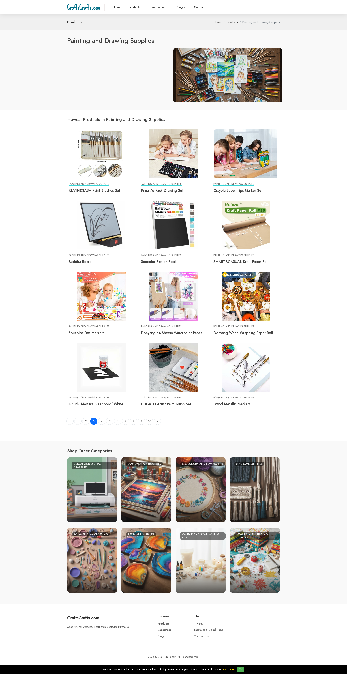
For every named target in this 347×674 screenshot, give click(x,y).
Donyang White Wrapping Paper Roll (243, 332)
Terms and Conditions (208, 630)
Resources (159, 7)
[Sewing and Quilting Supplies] (255, 560)
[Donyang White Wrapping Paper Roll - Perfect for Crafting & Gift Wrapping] (245, 296)
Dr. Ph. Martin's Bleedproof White (96, 404)
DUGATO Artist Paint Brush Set (166, 404)
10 (149, 422)
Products (135, 7)
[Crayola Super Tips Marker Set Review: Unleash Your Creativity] (245, 154)
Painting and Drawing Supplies (89, 184)
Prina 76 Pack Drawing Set (162, 190)
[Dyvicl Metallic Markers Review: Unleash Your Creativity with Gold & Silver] (245, 367)
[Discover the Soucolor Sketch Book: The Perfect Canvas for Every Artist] (173, 225)
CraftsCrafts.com (83, 618)
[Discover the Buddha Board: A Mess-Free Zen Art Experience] (101, 225)
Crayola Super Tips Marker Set (237, 190)
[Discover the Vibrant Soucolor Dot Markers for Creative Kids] (101, 296)
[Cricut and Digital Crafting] (92, 489)
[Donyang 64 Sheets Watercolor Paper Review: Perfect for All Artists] (173, 296)
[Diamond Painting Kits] (146, 489)
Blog (180, 7)
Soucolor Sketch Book (159, 261)
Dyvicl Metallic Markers (231, 404)
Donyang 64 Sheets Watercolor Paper (171, 332)
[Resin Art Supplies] (146, 560)
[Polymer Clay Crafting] (92, 560)
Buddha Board (80, 261)
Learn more (228, 669)
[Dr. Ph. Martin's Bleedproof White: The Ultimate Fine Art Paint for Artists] (101, 367)
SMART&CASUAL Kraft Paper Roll (240, 261)
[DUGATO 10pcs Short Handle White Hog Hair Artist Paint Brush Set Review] (173, 367)
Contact (199, 7)
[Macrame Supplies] (255, 489)
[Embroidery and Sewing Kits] (201, 489)
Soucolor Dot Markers (86, 332)
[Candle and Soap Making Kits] (201, 560)
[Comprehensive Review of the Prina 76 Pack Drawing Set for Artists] (173, 154)
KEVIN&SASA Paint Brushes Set (94, 190)
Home (117, 7)
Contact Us (201, 636)
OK (241, 669)
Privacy (198, 624)
